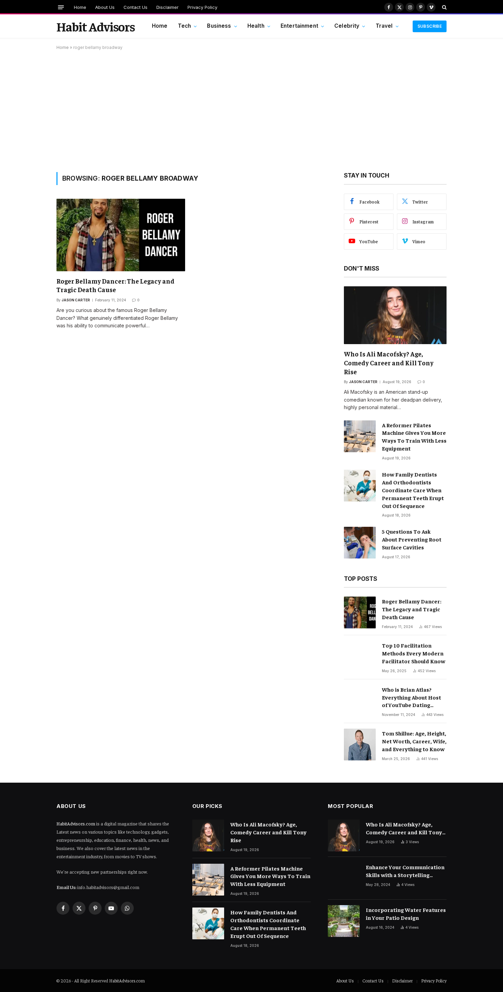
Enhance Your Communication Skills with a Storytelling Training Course (405, 871)
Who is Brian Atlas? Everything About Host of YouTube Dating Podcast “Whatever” (411, 697)
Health (256, 26)
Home (80, 7)
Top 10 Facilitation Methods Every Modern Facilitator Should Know (413, 653)
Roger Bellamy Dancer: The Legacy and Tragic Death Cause (115, 285)
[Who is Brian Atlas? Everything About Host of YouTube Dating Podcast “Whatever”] (360, 701)
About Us (105, 7)
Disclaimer (167, 7)
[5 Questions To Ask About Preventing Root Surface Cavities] (360, 543)
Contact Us (135, 7)
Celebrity (346, 26)
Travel (384, 26)
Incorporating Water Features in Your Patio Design (406, 913)
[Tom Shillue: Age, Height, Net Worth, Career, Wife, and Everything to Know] (360, 744)
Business (219, 26)
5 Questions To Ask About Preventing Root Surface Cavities (411, 539)
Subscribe (429, 26)
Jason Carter (76, 300)
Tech (184, 26)
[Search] (444, 7)
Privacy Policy (202, 7)
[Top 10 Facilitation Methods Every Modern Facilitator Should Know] (360, 657)
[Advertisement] (251, 110)
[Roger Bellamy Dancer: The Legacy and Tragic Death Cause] (120, 235)
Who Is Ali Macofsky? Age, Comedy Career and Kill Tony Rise (389, 363)
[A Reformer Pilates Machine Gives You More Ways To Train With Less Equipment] (360, 436)
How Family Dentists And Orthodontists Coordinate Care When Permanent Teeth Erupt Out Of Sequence (413, 490)
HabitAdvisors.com (75, 823)
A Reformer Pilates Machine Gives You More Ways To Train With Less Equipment (414, 436)
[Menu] (61, 7)
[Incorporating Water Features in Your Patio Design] (344, 921)
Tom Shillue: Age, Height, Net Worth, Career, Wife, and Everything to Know (414, 741)
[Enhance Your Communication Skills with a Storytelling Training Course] (344, 878)
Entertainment (299, 26)
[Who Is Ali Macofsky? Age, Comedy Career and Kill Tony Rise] (395, 315)
